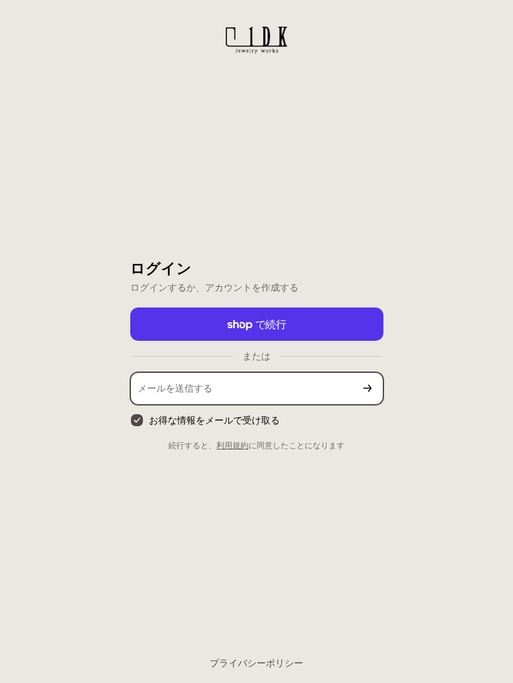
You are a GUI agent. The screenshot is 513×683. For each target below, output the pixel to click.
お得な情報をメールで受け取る (214, 420)
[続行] (367, 388)
